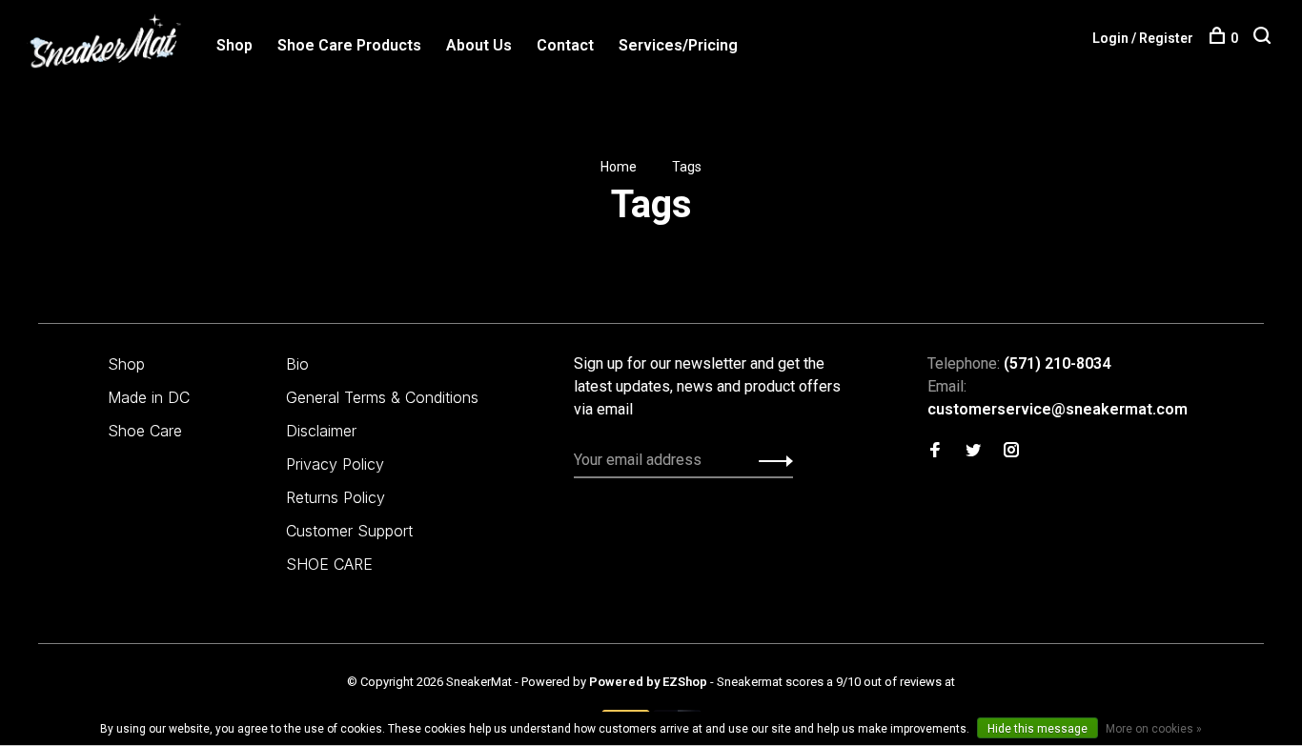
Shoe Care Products (349, 45)
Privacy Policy (335, 464)
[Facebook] (935, 451)
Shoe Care (145, 430)
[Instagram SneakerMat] (1011, 451)
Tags (687, 166)
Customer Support (349, 530)
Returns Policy (335, 497)
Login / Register (1142, 38)
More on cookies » (1154, 729)
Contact (565, 45)
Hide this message (1037, 729)
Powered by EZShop (648, 682)
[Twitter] (973, 451)
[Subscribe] (770, 460)
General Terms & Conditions (382, 397)
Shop (234, 45)
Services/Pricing (678, 45)
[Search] (1264, 38)
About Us (479, 45)
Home (618, 166)
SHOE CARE (329, 564)
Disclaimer (321, 430)
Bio (297, 363)
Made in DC (149, 397)
